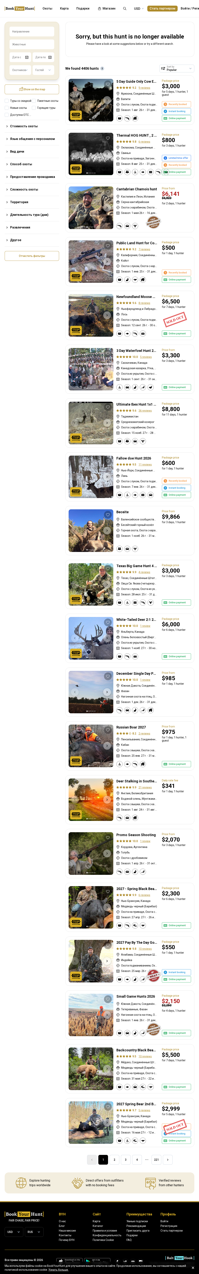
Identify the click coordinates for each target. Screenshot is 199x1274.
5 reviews (146, 356)
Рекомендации (136, 1225)
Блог (62, 1225)
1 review (145, 625)
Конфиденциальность (107, 1235)
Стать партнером (162, 8)
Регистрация (169, 1225)
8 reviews (144, 303)
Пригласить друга (138, 1230)
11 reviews (145, 464)
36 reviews (145, 410)
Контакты (65, 1235)
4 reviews (144, 572)
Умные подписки (137, 1221)
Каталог (98, 1225)
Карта (96, 1221)
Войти (185, 8)
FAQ (129, 1239)
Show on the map (34, 89)
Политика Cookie (103, 1239)
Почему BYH (66, 1239)
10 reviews (145, 948)
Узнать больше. (58, 1269)
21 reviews (145, 787)
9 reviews (144, 87)
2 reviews (144, 733)
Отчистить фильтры (32, 255)
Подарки (132, 1235)
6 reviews (144, 141)
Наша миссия (67, 1230)
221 (156, 1159)
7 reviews (144, 249)
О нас (62, 1221)
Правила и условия (105, 1230)
